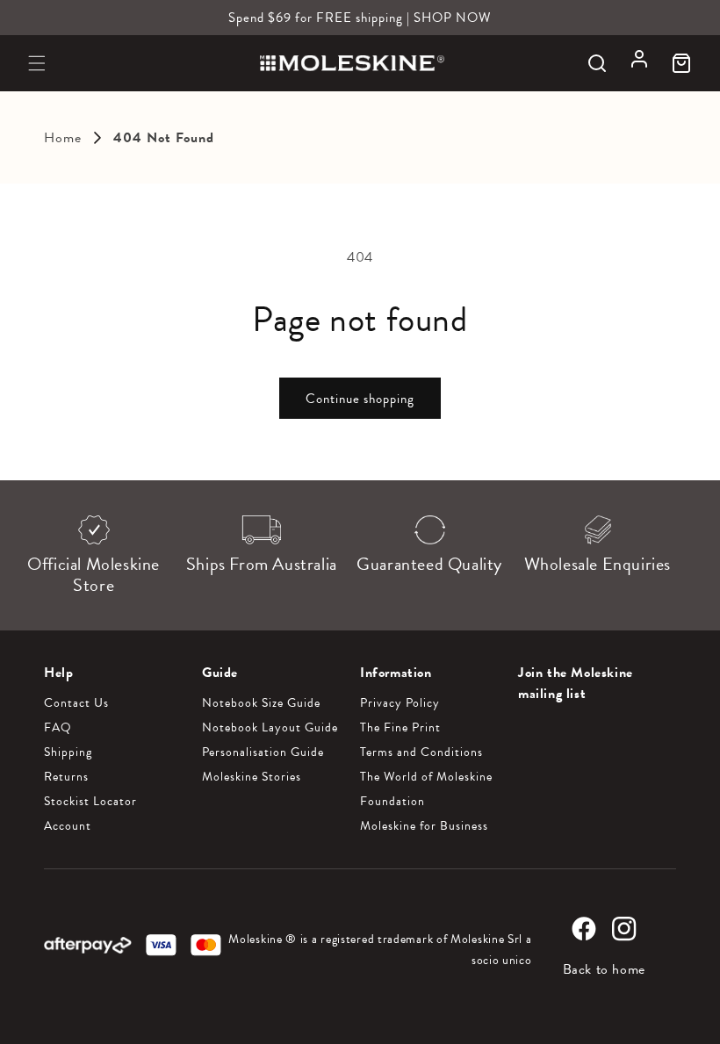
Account (67, 826)
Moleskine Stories (251, 777)
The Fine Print (400, 728)
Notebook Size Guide (261, 703)
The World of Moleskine (426, 777)
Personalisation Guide (263, 752)
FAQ (58, 728)
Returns (66, 777)
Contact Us (76, 703)
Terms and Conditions (421, 752)
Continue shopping (360, 398)
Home (63, 137)
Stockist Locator (90, 802)
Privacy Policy (400, 703)
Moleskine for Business (424, 826)
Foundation (392, 802)
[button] (37, 63)
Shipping (68, 752)
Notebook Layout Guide (270, 728)
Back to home (604, 969)
